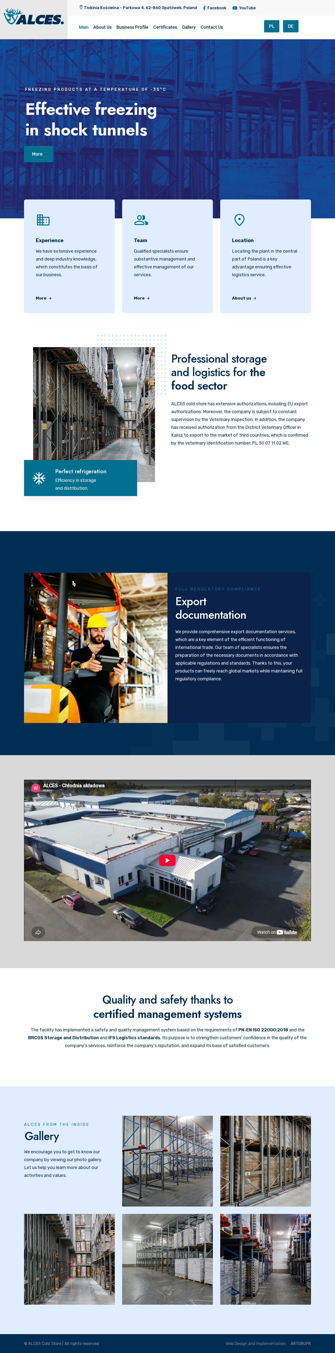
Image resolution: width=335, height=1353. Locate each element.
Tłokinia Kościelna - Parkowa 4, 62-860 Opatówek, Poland (140, 7)
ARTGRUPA (301, 1343)
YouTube (247, 8)
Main (84, 27)
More (42, 298)
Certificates (165, 27)
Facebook (216, 8)
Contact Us (212, 27)
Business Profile (132, 27)
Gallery (189, 27)
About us (242, 298)
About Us (102, 27)
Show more (145, 1208)
